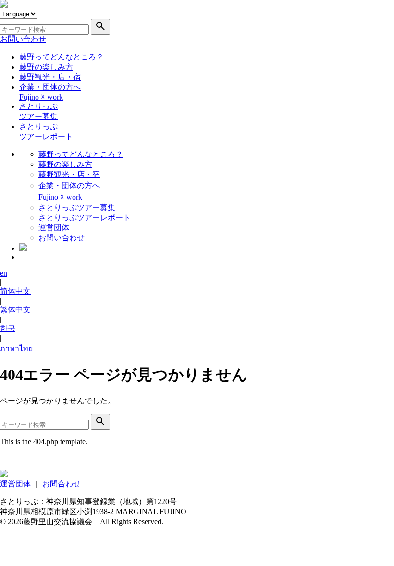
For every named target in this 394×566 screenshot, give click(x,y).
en (3, 273)
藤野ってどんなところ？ (61, 57)
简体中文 (15, 291)
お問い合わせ (23, 39)
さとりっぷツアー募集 (76, 207)
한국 (7, 328)
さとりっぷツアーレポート (84, 217)
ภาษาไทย (16, 348)
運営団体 (53, 228)
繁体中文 (15, 310)
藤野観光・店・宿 (50, 77)
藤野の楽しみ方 (46, 67)
